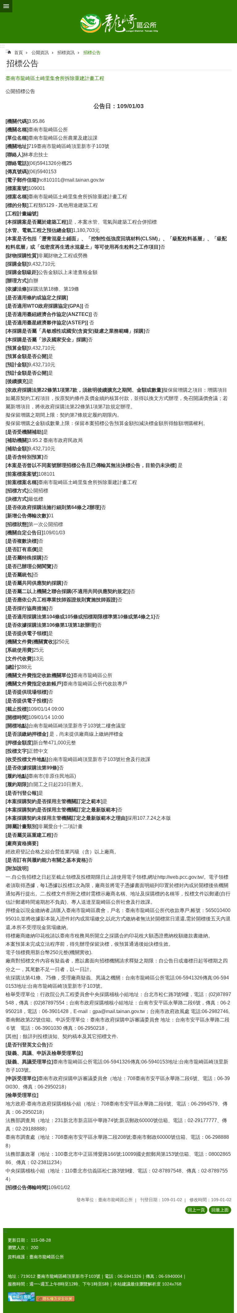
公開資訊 (40, 52)
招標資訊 (66, 52)
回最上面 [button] (220, 1209)
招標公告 (92, 52)
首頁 (18, 52)
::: (2, 45)
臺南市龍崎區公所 (118, 21)
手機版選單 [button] (6, 6)
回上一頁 (196, 1209)
